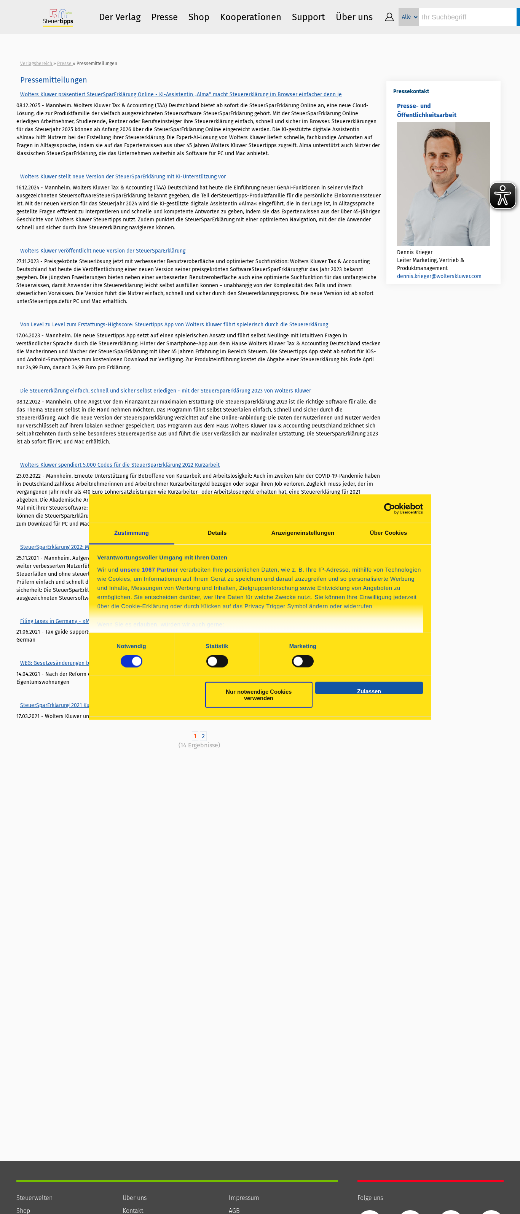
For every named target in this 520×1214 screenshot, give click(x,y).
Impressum (244, 1197)
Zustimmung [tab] (131, 533)
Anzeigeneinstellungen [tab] (302, 533)
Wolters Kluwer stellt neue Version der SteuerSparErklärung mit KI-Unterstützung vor (123, 176)
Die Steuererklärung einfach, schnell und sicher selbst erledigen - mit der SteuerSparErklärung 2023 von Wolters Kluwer (165, 391)
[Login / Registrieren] (389, 17)
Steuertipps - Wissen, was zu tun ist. (58, 17)
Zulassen (369, 691)
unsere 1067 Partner (149, 569)
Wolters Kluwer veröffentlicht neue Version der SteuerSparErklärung (102, 251)
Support (308, 17)
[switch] (217, 661)
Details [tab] (217, 533)
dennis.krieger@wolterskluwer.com (439, 276)
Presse (164, 17)
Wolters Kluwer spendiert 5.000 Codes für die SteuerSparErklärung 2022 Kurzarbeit (120, 465)
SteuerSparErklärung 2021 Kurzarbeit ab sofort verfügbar (88, 705)
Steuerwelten (34, 1197)
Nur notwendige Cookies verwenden (259, 694)
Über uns (135, 1197)
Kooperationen (250, 17)
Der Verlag (119, 17)
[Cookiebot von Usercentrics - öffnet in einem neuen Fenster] (389, 508)
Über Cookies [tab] (388, 533)
